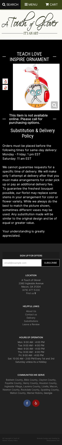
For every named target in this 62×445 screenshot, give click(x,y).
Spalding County (50, 389)
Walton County (18, 393)
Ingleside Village (13, 386)
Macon (53, 386)
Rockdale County (30, 389)
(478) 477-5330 (31, 289)
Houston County (48, 383)
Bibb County (31, 379)
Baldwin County (14, 379)
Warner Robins (34, 393)
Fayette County (13, 383)
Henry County (30, 383)
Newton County (11, 389)
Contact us (31, 314)
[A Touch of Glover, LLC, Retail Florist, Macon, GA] (7, 417)
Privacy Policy (13, 440)
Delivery (31, 317)
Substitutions (31, 321)
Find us (30, 293)
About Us (31, 311)
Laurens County (31, 386)
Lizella (45, 386)
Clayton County (47, 379)
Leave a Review (31, 324)
